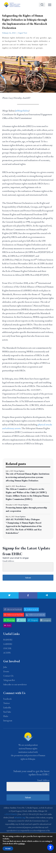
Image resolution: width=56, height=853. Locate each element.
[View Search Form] (42, 5)
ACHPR (7, 652)
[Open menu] (49, 4)
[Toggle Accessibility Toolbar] (50, 847)
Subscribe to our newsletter (15, 684)
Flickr (5, 716)
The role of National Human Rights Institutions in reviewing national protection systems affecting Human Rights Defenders (27, 477)
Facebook (7, 698)
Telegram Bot (9, 680)
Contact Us (8, 675)
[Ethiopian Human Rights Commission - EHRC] (11, 4)
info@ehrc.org (20, 817)
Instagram (7, 720)
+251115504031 (10, 814)
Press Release (21, 486)
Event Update (19, 471)
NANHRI (7, 639)
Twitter (6, 703)
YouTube (7, 711)
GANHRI (7, 644)
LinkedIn (7, 707)
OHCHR (7, 648)
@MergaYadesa (22, 110)
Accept (7, 848)
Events (6, 671)
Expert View (22, 33)
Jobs (5, 667)
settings (21, 843)
